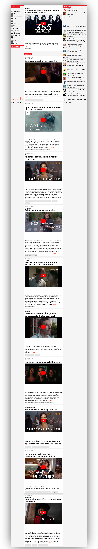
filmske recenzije (34, 149)
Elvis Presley (34, 99)
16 (22, 99)
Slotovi (14, 40)
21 (19, 101)
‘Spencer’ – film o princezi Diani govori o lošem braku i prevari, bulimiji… (43, 500)
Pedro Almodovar (48, 492)
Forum (14, 10)
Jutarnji (14, 13)
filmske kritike (27, 149)
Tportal (14, 18)
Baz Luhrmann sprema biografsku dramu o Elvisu (41, 60)
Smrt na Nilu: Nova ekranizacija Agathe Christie (41, 409)
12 (15, 99)
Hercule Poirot (34, 446)
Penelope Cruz (54, 492)
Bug (14, 32)
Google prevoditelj (17, 11)
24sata (14, 25)
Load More (75, 106)
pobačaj (32, 306)
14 (19, 99)
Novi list (15, 26)
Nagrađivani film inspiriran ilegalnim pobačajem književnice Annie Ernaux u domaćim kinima (41, 263)
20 (17, 101)
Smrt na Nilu (46, 446)
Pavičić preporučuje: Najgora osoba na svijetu (40, 210)
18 (13, 101)
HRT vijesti (15, 28)
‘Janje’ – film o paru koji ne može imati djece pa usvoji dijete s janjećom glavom (43, 107)
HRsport (15, 37)
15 (20, 99)
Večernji (15, 15)
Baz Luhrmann (28, 99)
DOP (26, 46)
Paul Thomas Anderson (49, 402)
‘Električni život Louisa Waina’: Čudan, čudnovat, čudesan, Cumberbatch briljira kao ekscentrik (40, 314)
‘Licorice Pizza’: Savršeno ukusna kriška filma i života (42, 361)
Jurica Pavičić (41, 149)
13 (17, 99)
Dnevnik (15, 23)
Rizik (14, 38)
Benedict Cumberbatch (29, 354)
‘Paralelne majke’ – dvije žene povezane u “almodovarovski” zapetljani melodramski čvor (40, 455)
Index (14, 21)
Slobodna (27, 198)
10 (12, 99)
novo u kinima (28, 48)
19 (15, 101)
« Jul (12, 105)
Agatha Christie (28, 446)
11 (13, 99)
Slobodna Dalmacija (17, 16)
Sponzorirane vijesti (17, 35)
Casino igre (15, 42)
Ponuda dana (16, 30)
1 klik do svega (16, 33)
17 (12, 101)
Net (14, 20)
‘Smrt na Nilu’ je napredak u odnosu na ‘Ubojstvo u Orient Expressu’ (41, 157)
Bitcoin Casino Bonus (18, 43)
